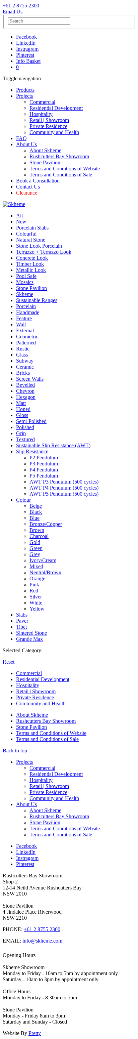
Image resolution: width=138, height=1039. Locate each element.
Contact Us (28, 187)
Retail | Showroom (49, 120)
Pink (34, 584)
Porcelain (26, 306)
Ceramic (25, 367)
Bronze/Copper (45, 524)
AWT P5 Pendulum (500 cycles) (63, 494)
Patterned (26, 342)
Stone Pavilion (44, 162)
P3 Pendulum (43, 463)
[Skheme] (14, 204)
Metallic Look (31, 270)
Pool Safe (26, 276)
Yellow (37, 609)
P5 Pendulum (43, 476)
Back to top (15, 750)
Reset (8, 662)
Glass (22, 355)
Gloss (22, 415)
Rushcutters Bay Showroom (59, 156)
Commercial (42, 102)
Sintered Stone (31, 633)
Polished (25, 427)
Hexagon (26, 397)
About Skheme (45, 150)
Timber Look (30, 264)
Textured (25, 439)
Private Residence (48, 126)
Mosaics (24, 282)
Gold (34, 542)
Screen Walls (30, 379)
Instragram (27, 49)
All (19, 215)
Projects (24, 96)
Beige (35, 506)
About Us (26, 144)
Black (35, 512)
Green (36, 548)
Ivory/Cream (42, 560)
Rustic (22, 348)
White (35, 603)
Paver (22, 621)
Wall (21, 324)
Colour (23, 500)
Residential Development (56, 108)
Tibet (21, 627)
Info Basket (28, 61)
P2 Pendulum (43, 457)
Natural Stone (30, 240)
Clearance (26, 193)
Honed (23, 409)
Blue (34, 518)
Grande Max (29, 639)
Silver (35, 596)
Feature (24, 318)
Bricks (23, 373)
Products (25, 90)
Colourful (26, 234)
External (25, 330)
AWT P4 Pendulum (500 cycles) (63, 488)
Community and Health (54, 132)
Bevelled (25, 385)
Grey (34, 554)
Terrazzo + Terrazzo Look (43, 252)
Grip (21, 433)
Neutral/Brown (45, 572)
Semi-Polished (31, 421)
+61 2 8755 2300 (21, 5)
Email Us (12, 11)
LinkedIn (26, 43)
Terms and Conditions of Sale (60, 174)
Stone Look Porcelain (39, 246)
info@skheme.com (42, 941)
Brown (36, 530)
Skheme (24, 294)
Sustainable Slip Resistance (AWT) (53, 445)
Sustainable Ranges (36, 300)
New (21, 221)
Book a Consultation (38, 180)
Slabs (21, 615)
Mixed (36, 566)
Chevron (25, 391)
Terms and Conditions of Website (64, 168)
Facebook (26, 37)
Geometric (27, 336)
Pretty (34, 1033)
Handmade (27, 312)
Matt (21, 403)
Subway (24, 361)
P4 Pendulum (43, 469)
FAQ (21, 138)
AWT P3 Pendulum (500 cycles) (63, 482)
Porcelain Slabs (32, 228)
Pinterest (25, 55)
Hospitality (41, 114)
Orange (37, 578)
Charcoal (39, 536)
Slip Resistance (32, 451)
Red (33, 590)
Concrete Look (32, 258)
